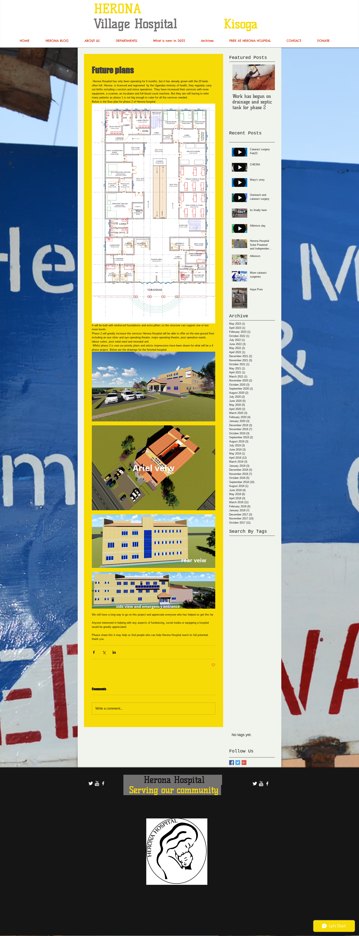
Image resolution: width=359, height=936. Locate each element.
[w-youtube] (97, 783)
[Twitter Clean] (90, 783)
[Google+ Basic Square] (244, 762)
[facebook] (103, 783)
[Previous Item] (236, 77)
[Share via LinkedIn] (114, 652)
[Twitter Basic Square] (237, 762)
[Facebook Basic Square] (231, 762)
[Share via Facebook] (94, 652)
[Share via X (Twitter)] (104, 652)
